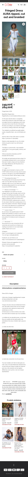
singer (16, 390)
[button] (23, 24)
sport (25, 390)
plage (3, 390)
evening (13, 386)
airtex (10, 383)
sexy (14, 390)
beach (20, 383)
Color (3, 258)
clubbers (15, 385)
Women (23, 381)
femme (20, 386)
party (24, 388)
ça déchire (9, 394)
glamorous (9, 388)
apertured (17, 383)
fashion (17, 386)
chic (12, 385)
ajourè (13, 383)
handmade (18, 388)
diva (5, 386)
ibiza (22, 388)
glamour (14, 388)
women (15, 392)
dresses (10, 386)
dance (24, 385)
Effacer (4, 265)
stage (12, 392)
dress (7, 386)
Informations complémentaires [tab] (14, 288)
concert (19, 385)
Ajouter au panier (8, 272)
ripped (9, 390)
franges (24, 386)
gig (6, 388)
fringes (3, 388)
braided (23, 383)
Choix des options (6, 424)
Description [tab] (14, 284)
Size (3, 252)
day (3, 386)
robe (11, 390)
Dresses (19, 381)
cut (21, 385)
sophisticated (20, 390)
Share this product (9, 276)
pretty (6, 390)
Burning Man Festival (7, 385)
